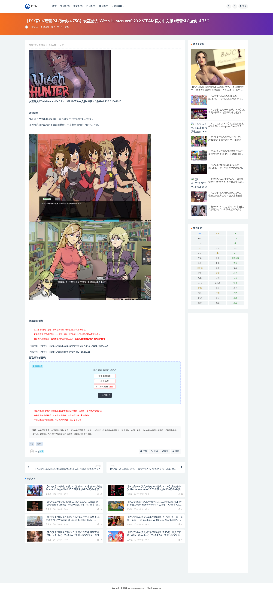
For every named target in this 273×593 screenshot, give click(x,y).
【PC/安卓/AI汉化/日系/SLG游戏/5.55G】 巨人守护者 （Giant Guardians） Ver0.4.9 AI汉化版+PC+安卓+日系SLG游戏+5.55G (154, 535)
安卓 (235, 268)
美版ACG (103, 6)
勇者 (200, 263)
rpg (199, 253)
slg (31, 444)
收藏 (155, 451)
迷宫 (217, 298)
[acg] (27, 27)
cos (235, 238)
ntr (217, 248)
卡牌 (217, 263)
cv (200, 243)
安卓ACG (65, 6)
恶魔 (200, 278)
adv (217, 233)
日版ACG (90, 6)
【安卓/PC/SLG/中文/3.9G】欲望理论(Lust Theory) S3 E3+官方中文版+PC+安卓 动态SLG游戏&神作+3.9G (225, 182)
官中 (200, 273)
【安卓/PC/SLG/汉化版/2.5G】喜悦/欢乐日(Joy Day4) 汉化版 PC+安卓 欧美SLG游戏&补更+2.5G (226, 210)
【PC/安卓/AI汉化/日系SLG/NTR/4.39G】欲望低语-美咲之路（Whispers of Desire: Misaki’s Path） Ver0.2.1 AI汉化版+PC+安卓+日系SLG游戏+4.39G (73, 520)
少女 (217, 273)
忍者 (235, 273)
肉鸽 (235, 293)
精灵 (200, 293)
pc (235, 248)
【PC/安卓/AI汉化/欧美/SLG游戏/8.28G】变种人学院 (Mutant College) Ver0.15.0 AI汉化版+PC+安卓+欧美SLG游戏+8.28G (74, 489)
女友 (217, 268)
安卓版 (48, 494)
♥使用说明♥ (118, 6)
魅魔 (235, 298)
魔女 (200, 303)
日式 (217, 278)
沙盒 (235, 283)
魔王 (235, 303)
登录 (244, 6)
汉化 (200, 283)
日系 (235, 278)
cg (217, 238)
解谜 (200, 298)
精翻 (217, 293)
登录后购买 (104, 395)
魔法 (217, 303)
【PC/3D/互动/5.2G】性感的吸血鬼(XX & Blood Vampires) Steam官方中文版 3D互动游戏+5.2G (226, 126)
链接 (176, 451)
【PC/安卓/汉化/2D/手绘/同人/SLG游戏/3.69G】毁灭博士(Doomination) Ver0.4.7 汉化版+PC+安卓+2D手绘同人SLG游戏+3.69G (155, 505)
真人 (235, 288)
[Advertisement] (218, 443)
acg (39, 451)
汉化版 (217, 283)
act (199, 233)
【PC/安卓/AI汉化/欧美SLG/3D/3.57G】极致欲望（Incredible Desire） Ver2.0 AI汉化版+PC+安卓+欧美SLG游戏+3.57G (73, 505)
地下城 (200, 268)
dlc (235, 243)
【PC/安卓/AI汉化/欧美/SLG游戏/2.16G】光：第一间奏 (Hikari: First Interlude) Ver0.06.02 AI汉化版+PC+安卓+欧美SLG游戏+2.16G (155, 520)
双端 (235, 263)
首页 (54, 6)
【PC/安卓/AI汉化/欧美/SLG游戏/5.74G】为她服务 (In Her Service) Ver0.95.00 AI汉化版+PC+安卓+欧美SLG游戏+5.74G (154, 489)
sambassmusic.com (136, 588)
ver (235, 253)
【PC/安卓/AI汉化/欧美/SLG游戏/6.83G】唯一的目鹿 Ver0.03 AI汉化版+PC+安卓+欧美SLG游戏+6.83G (226, 168)
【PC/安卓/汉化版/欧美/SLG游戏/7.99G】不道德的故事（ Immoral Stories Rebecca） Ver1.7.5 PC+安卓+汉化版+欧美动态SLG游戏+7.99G (217, 90)
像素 (217, 258)
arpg (199, 238)
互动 (200, 258)
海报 (166, 451)
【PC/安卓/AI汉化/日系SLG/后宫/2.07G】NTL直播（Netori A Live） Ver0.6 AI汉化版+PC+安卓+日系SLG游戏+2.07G (73, 535)
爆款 (217, 288)
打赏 (144, 451)
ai (235, 233)
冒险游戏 (235, 258)
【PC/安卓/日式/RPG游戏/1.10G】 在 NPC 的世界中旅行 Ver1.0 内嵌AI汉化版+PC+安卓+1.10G (226, 140)
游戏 (39, 444)
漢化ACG (77, 6)
